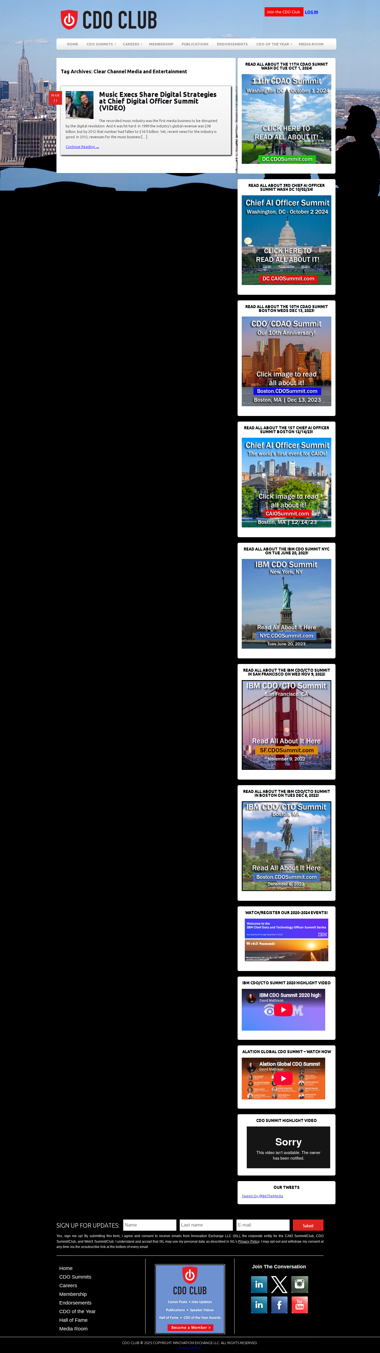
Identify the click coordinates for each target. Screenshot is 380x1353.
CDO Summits (75, 1277)
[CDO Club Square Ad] (190, 1332)
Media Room (311, 44)
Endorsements (232, 44)
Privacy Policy (248, 1242)
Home (72, 44)
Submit (308, 1225)
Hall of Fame (73, 1320)
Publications (195, 44)
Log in (311, 12)
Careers (129, 45)
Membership (161, 44)
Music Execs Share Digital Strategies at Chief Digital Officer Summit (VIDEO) (158, 101)
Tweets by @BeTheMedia (262, 1196)
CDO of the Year (270, 45)
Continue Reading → (82, 147)
